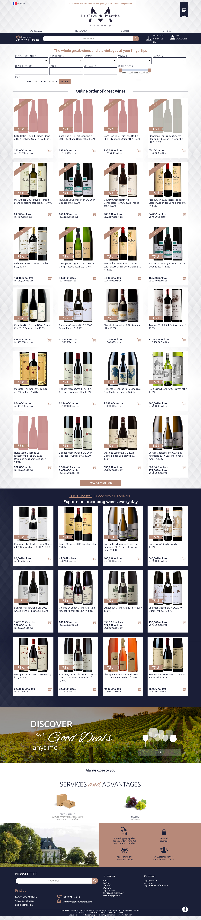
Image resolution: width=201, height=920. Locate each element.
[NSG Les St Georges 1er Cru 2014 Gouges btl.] (78, 196)
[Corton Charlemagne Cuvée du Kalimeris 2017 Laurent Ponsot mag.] (167, 449)
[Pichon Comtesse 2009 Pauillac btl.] (33, 259)
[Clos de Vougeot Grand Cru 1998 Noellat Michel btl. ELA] (78, 604)
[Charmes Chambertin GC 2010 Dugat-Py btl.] (167, 604)
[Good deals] (159, 741)
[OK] (136, 38)
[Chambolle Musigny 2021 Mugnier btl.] (122, 321)
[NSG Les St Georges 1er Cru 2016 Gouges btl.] (168, 259)
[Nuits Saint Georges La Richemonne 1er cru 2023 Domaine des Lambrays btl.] (33, 449)
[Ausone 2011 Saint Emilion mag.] (168, 321)
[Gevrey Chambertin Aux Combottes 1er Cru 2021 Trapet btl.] (122, 196)
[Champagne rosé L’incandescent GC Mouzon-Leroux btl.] (123, 671)
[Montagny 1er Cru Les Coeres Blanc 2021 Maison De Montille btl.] (167, 132)
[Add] (49, 150)
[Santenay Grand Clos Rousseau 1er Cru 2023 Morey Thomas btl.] (78, 671)
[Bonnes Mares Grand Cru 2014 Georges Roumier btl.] (78, 449)
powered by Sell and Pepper (92, 918)
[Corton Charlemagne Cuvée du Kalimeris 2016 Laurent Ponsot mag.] (123, 540)
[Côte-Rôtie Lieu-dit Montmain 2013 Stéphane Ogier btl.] (78, 132)
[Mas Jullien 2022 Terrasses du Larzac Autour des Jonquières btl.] (167, 196)
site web (102, 918)
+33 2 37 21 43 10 (71, 897)
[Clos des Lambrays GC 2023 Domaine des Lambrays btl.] (123, 449)
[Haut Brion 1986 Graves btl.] (168, 540)
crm (116, 918)
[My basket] (184, 9)
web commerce (110, 918)
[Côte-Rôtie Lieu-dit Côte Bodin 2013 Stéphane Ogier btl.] (122, 132)
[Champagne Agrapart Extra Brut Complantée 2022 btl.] (78, 259)
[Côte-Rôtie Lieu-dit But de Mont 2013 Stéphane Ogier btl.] (33, 132)
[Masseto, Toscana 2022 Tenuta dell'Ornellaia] (33, 385)
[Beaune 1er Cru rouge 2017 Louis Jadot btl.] (167, 671)
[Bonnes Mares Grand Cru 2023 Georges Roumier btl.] (78, 385)
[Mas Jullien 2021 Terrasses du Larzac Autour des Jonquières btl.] (123, 259)
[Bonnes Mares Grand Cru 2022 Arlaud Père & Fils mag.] (33, 604)
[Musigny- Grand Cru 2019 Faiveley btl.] (33, 671)
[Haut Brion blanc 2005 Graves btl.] (167, 385)
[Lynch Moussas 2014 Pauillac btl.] (78, 540)
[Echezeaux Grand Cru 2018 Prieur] (122, 604)
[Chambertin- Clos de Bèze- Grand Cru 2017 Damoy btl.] (33, 321)
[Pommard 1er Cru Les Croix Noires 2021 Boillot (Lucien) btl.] (33, 540)
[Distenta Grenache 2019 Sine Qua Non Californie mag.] (123, 385)
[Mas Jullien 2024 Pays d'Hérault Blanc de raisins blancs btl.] (33, 196)
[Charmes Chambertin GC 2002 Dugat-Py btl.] (78, 321)
